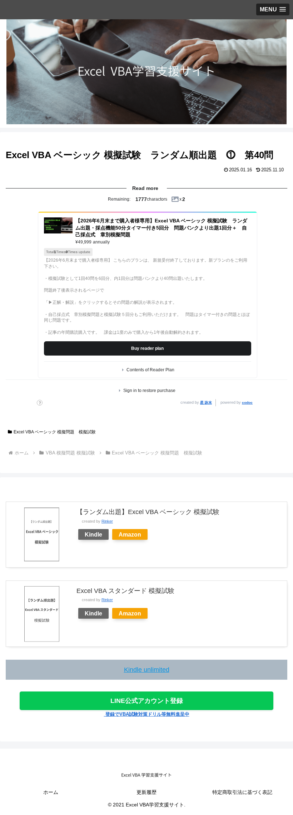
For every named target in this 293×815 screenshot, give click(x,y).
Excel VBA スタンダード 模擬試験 (125, 590)
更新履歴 (146, 792)
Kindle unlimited (146, 669)
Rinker (107, 521)
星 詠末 (206, 402)
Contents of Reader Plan (150, 370)
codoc (247, 402)
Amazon (130, 534)
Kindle (93, 534)
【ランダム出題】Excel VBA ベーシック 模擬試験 (147, 511)
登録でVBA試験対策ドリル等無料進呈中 (146, 714)
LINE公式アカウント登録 (146, 700)
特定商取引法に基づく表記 (242, 792)
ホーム (50, 792)
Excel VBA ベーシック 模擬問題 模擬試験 (55, 431)
